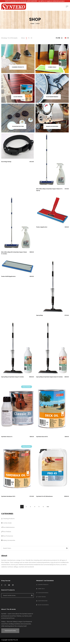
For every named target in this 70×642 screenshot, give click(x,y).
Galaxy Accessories (9, 540)
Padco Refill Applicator (8, 276)
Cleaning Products (9, 518)
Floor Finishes (7, 531)
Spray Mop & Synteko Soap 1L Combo (12, 377)
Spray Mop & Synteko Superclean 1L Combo (49, 377)
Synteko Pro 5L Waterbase (44, 496)
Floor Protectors (8, 536)
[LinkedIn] (12, 585)
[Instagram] (5, 585)
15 (28, 38)
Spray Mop (39, 315)
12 (26, 38)
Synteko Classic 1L (6, 436)
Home (32, 23)
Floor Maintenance (9, 527)
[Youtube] (9, 585)
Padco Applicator (41, 227)
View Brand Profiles (10, 630)
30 (31, 38)
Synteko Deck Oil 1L (42, 436)
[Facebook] (1, 585)
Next (48, 506)
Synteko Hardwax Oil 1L (8, 496)
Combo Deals (7, 523)
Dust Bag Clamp (6, 161)
